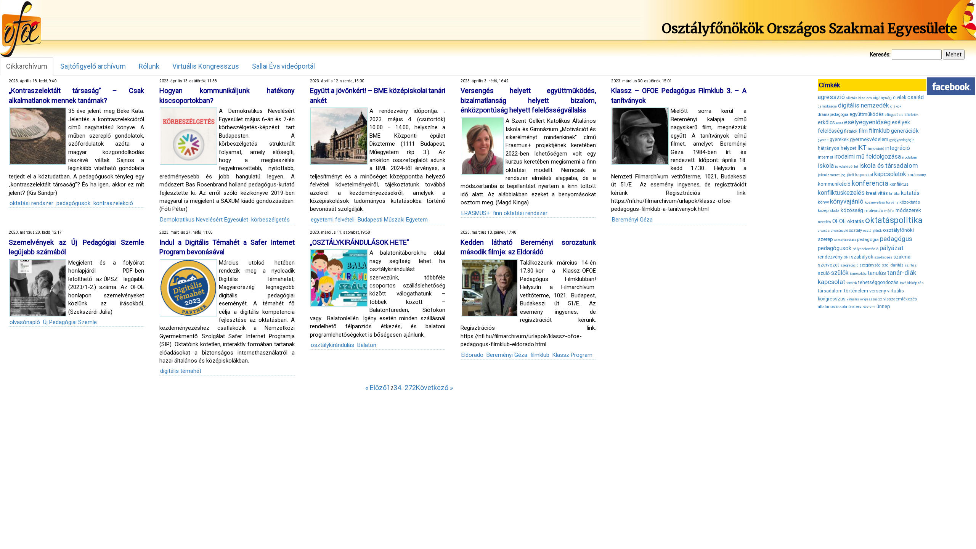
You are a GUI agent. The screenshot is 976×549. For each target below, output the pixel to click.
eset (839, 123)
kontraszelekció (113, 203)
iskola (826, 165)
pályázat (892, 248)
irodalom (909, 157)
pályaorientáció (865, 249)
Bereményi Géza (632, 219)
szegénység (870, 265)
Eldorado (472, 355)
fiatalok (850, 131)
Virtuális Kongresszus (205, 66)
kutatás (910, 192)
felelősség (830, 131)
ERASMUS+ (475, 213)
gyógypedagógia (902, 140)
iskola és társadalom (888, 165)
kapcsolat (864, 174)
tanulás (877, 273)
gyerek (823, 140)
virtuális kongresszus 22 (864, 299)
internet (825, 157)
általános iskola (832, 306)
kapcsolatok (890, 174)
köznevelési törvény (881, 202)
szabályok (862, 257)
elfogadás (893, 115)
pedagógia (868, 239)
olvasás (824, 231)
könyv (823, 202)
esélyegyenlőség (867, 122)
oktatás (855, 221)
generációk (904, 130)
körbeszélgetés (270, 219)
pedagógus (896, 238)
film (863, 130)
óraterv (855, 306)
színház (911, 265)
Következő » (434, 388)
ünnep (883, 306)
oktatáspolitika (894, 220)
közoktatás (909, 202)
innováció (876, 148)
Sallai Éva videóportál (283, 66)
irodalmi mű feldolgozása (868, 156)
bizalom (865, 98)
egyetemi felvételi (333, 219)
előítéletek (910, 115)
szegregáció (849, 265)
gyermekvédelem (869, 139)
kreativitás (877, 193)
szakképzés (883, 257)
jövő (850, 174)
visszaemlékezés (900, 299)
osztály (855, 230)
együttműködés (866, 114)
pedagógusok (73, 203)
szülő (824, 273)
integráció (897, 148)
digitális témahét (180, 371)
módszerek (908, 210)
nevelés (824, 222)
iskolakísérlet (846, 166)
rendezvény (830, 257)
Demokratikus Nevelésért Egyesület (204, 219)
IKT (862, 147)
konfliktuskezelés (841, 192)
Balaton (366, 345)
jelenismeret (829, 175)
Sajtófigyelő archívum (93, 66)
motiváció (873, 210)
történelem (856, 291)
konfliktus (899, 184)
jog (843, 175)
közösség (852, 210)
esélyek (901, 122)
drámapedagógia (833, 114)
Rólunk (149, 66)
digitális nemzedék (863, 105)
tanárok (851, 283)
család (915, 97)
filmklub (539, 355)
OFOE (839, 221)
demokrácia (827, 106)
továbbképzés (912, 283)
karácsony (916, 174)
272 (410, 388)
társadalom (830, 291)
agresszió (831, 97)
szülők (840, 272)
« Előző (376, 388)
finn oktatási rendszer (520, 213)
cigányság (882, 98)
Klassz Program (572, 355)
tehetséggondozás (878, 282)
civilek (899, 97)
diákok (895, 106)
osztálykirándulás (332, 345)
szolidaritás (893, 265)
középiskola (829, 210)
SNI (847, 257)
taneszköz (858, 274)
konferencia (870, 183)
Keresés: (880, 54)
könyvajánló (847, 201)
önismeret (869, 307)
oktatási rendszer (31, 203)
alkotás (851, 98)
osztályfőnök (872, 231)
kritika (894, 194)
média (889, 211)
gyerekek (839, 139)
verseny (877, 291)
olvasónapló (25, 322)
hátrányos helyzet (837, 148)
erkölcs (826, 122)
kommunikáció (834, 184)
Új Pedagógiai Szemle (70, 322)
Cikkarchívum (26, 66)
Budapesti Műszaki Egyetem (393, 219)
